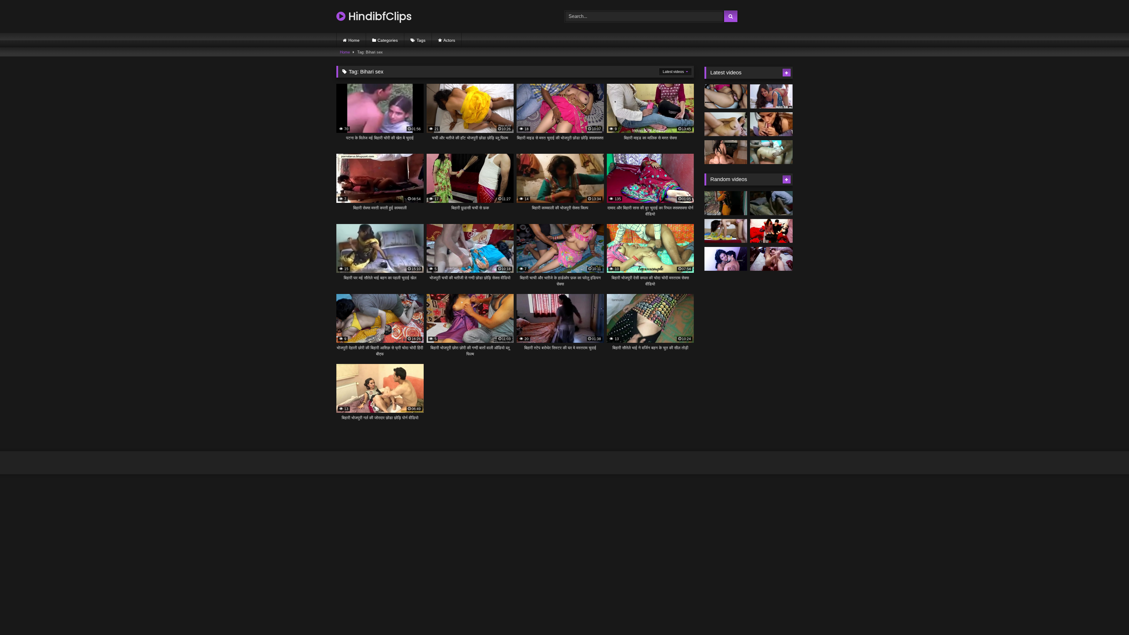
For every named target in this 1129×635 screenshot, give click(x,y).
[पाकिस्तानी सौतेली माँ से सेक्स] (725, 203)
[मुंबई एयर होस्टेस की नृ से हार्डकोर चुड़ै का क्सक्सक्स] (725, 152)
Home (354, 40)
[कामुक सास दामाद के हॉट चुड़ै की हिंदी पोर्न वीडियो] (725, 96)
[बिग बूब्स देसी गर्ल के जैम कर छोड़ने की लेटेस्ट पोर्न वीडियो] (725, 124)
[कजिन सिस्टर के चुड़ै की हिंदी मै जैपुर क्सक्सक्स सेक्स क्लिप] (771, 231)
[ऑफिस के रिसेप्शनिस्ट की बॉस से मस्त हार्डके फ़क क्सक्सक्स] (771, 96)
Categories (388, 40)
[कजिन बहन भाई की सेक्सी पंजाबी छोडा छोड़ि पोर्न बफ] (771, 203)
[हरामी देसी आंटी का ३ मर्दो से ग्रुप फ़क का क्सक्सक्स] (771, 152)
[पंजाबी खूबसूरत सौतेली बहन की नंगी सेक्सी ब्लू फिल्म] (725, 231)
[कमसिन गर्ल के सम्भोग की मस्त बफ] (771, 259)
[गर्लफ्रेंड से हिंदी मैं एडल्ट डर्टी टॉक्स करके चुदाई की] (771, 124)
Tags (421, 40)
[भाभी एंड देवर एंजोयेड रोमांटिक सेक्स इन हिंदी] (725, 259)
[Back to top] (1110, 617)
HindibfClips (378, 16)
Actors (449, 40)
